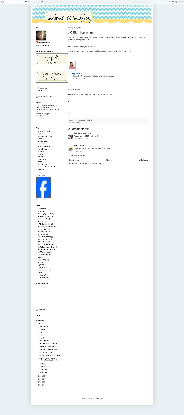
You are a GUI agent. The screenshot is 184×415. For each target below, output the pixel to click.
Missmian (41, 154)
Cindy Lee (41, 139)
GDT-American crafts (45, 239)
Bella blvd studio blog (45, 136)
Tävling (40, 272)
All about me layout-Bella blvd (49, 355)
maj (41, 338)
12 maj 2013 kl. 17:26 (81, 151)
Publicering (41, 267)
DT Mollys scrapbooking (46, 227)
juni (41, 335)
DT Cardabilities (43, 221)
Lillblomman (42, 151)
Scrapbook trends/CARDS (46, 167)
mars (41, 366)
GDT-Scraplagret (43, 255)
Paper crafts (42, 159)
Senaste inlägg (74, 160)
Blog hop (77, 122)
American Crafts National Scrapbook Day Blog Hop (49, 359)
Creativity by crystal (44, 214)
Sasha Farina (42, 164)
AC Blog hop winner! (46, 352)
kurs (39, 262)
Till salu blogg (42, 88)
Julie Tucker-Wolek (80, 133)
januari (42, 372)
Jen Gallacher (42, 144)
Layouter (41, 265)
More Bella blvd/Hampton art (49, 343)
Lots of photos (44, 341)
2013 (40, 324)
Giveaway (41, 257)
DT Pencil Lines (43, 232)
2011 (40, 379)
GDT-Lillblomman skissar (46, 247)
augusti (42, 329)
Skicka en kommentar (78, 156)
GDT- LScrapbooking (45, 237)
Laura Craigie (42, 149)
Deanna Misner (43, 141)
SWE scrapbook (43, 270)
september (43, 326)
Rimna (40, 162)
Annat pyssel (42, 209)
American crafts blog (44, 131)
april (41, 364)
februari (42, 369)
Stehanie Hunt (42, 169)
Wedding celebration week (48, 349)
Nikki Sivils (41, 157)
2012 (40, 376)
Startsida (109, 160)
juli (41, 332)
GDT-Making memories (45, 249)
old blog (40, 91)
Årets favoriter (42, 277)
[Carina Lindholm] (43, 198)
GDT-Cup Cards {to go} (45, 244)
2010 (40, 382)
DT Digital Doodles (44, 224)
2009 (40, 385)
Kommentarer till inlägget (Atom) (91, 164)
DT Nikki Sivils (42, 229)
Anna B (40, 134)
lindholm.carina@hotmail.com (101, 94)
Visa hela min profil (42, 46)
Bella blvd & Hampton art (47, 346)
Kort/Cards (41, 260)
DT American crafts (44, 216)
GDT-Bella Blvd (43, 242)
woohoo (40, 275)
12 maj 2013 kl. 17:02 (81, 139)
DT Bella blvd (42, 219)
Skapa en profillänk (41, 200)
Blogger (100, 399)
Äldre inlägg (143, 160)
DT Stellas (41, 234)
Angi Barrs (78, 146)
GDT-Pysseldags (43, 252)
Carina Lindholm (44, 42)
